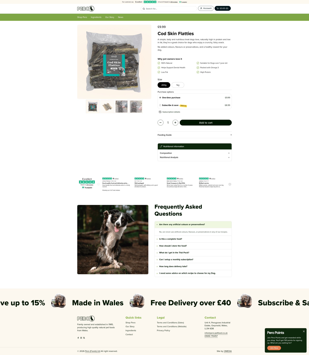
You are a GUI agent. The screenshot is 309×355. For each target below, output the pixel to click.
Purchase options (166, 91)
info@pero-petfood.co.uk (216, 332)
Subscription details (171, 111)
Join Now (274, 348)
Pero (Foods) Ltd (92, 351)
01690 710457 (211, 335)
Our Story (130, 326)
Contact (129, 334)
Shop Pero (130, 322)
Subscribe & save (174, 105)
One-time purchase (171, 97)
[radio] (160, 97)
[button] (223, 8)
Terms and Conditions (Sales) (170, 322)
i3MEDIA (228, 351)
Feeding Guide (165, 134)
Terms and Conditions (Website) (171, 326)
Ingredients (131, 330)
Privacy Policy (163, 330)
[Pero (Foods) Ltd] (85, 9)
